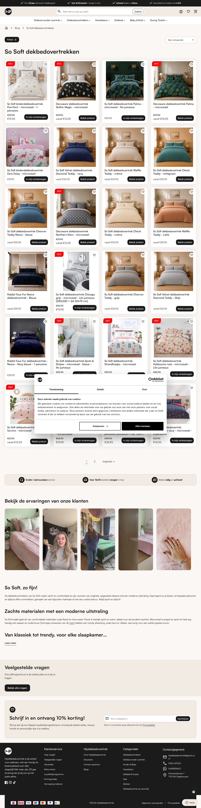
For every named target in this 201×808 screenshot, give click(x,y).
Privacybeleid (174, 803)
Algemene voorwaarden (152, 803)
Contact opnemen (92, 764)
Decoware (88, 759)
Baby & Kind (136, 20)
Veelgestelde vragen (53, 759)
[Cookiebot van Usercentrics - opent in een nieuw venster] (150, 380)
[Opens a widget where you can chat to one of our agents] (190, 803)
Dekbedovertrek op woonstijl (136, 789)
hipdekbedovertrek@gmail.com (179, 757)
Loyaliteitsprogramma (53, 774)
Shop (17, 28)
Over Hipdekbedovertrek (95, 754)
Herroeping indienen (53, 784)
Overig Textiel (157, 20)
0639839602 (179, 769)
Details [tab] (100, 389)
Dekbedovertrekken (77, 20)
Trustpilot (187, 796)
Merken (126, 784)
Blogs (86, 769)
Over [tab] (144, 389)
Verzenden (49, 764)
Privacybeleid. (149, 725)
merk (71, 622)
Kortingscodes (50, 779)
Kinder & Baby (129, 764)
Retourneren (49, 769)
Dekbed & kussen (131, 774)
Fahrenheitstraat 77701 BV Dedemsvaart (179, 775)
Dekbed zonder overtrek (47, 20)
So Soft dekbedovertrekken (40, 28)
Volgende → (108, 461)
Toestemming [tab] (56, 389)
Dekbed (118, 20)
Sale (125, 779)
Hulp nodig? (49, 754)
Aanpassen (98, 426)
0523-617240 (179, 763)
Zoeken (138, 11)
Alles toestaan (142, 426)
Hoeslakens (101, 20)
